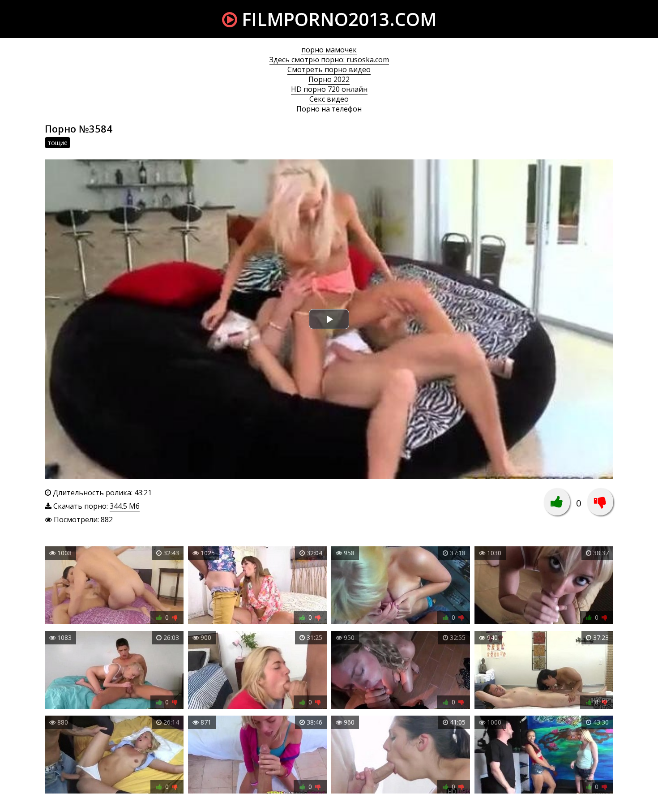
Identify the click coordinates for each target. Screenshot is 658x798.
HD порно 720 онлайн (329, 89)
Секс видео (329, 99)
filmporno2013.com (336, 19)
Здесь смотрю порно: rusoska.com (329, 59)
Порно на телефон (329, 109)
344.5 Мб (125, 506)
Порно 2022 (329, 79)
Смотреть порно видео (329, 69)
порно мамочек (329, 50)
